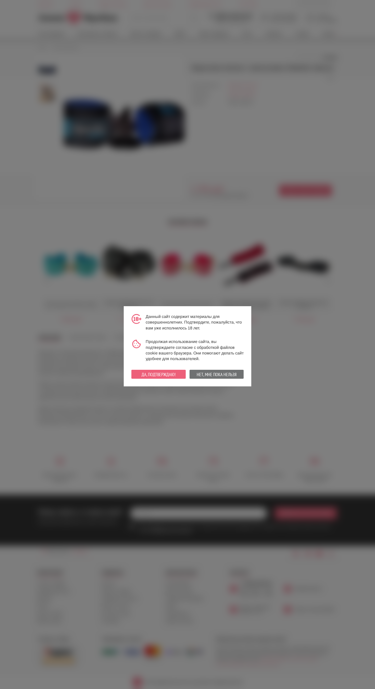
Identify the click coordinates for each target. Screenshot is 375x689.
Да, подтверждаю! (159, 374)
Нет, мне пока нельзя (216, 374)
